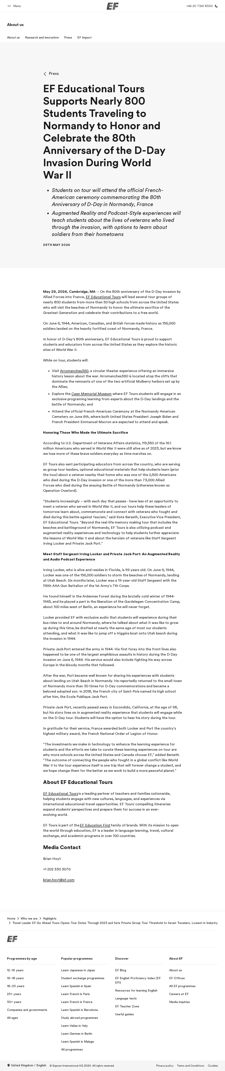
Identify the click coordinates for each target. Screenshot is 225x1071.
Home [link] (11, 918)
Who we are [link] (29, 918)
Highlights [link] (49, 918)
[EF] (113, 6)
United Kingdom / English (28, 1065)
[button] (15, 6)
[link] (15, 24)
